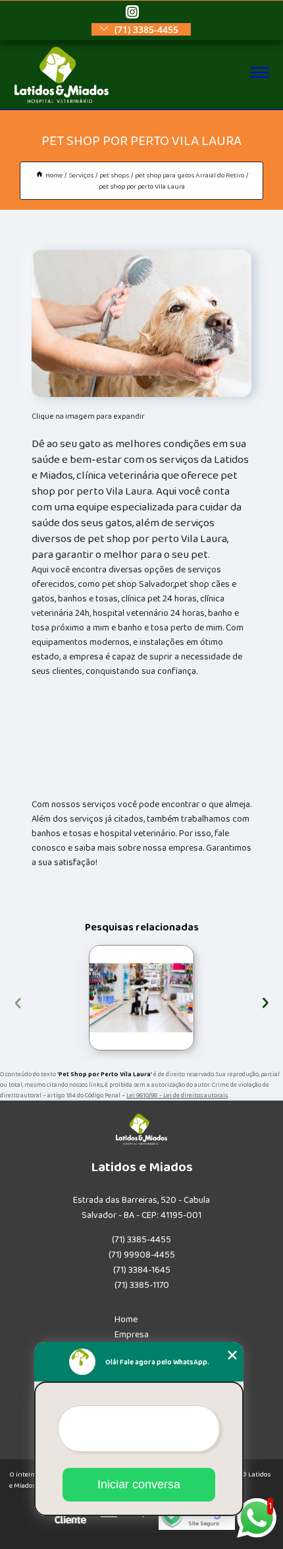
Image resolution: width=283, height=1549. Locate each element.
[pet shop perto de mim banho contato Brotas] (141, 997)
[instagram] (132, 12)
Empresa (132, 1334)
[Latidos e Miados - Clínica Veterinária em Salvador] (61, 100)
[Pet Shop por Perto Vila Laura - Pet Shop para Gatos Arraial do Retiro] (141, 323)
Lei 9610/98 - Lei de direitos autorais (177, 1095)
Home (126, 1319)
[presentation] (18, 1001)
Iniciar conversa (138, 1484)
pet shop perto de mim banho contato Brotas (88, 997)
